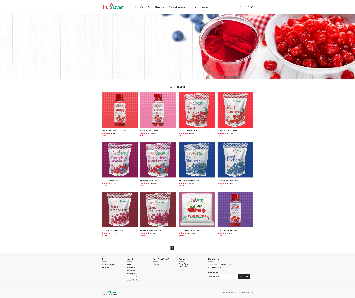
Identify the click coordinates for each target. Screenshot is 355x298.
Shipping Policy (132, 274)
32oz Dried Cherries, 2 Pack (227, 131)
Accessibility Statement (135, 280)
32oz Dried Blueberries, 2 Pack (228, 181)
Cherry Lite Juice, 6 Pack (149, 131)
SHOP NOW (138, 7)
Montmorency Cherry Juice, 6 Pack (114, 131)
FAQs (129, 264)
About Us (204, 7)
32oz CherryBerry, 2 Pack (110, 181)
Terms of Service (132, 277)
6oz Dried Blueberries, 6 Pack (189, 181)
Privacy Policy (131, 267)
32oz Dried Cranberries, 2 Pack (112, 230)
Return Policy (131, 271)
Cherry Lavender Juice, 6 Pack (228, 230)
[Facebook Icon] (181, 265)
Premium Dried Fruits (177, 7)
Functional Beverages (156, 7)
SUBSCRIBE (244, 276)
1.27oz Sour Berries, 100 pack (189, 230)
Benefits (193, 7)
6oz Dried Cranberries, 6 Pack (150, 230)
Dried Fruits (105, 267)
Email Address (213, 272)
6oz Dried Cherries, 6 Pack (188, 131)
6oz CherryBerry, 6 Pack (148, 181)
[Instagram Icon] (186, 265)
